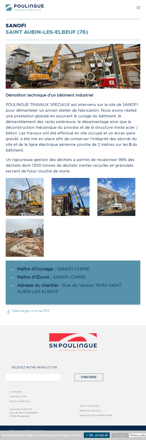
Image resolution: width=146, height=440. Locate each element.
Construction (18, 397)
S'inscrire (89, 377)
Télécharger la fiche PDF (30, 311)
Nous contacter (89, 406)
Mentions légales (90, 411)
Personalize (120, 435)
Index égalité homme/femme (96, 415)
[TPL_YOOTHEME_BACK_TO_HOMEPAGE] (25, 7)
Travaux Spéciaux (20, 401)
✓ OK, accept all (97, 435)
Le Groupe (15, 392)
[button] (138, 7)
